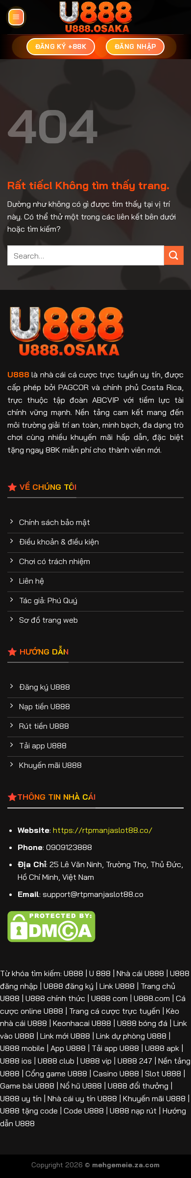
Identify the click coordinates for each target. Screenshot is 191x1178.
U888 (18, 374)
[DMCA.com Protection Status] (51, 926)
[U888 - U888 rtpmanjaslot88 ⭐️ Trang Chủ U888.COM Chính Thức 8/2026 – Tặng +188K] (96, 17)
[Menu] (16, 17)
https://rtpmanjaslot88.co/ (102, 830)
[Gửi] (174, 255)
